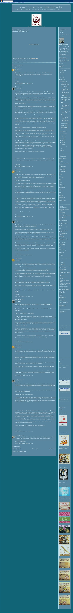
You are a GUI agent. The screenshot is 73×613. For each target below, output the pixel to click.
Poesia (60, 192)
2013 (61, 72)
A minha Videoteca (62, 158)
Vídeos (60, 202)
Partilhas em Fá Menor (63, 238)
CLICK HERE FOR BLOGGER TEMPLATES (7, 2)
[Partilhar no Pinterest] (37, 58)
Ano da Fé (61, 161)
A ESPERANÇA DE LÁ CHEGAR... (65, 100)
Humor (60, 174)
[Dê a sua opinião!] (33, 58)
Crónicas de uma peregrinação (41, 7)
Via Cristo (61, 254)
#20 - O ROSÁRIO (64, 125)
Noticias (60, 182)
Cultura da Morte (62, 169)
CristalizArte (61, 219)
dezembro (64, 81)
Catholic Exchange (62, 269)
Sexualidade (61, 198)
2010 (61, 77)
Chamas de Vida (62, 214)
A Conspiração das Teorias (64, 209)
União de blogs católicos (63, 302)
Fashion (60, 363)
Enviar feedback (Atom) (21, 451)
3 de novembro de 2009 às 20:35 (24, 166)
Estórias (60, 172)
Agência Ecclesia (62, 262)
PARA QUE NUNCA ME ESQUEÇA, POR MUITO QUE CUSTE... (65, 88)
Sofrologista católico (63, 250)
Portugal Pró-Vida (62, 297)
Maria (60, 179)
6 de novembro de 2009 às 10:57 (24, 375)
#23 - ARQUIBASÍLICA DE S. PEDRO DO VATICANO (65, 104)
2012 (61, 74)
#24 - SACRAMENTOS (65, 97)
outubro (63, 131)
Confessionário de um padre (64, 215)
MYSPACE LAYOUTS (20, 2)
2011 (61, 76)
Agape (60, 159)
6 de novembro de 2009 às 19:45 (24, 431)
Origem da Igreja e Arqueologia (62, 291)
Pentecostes (61, 190)
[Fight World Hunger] (63, 399)
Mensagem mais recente (16, 448)
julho (63, 136)
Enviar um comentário (16, 446)
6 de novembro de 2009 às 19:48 (24, 443)
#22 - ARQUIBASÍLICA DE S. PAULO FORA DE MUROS (65, 110)
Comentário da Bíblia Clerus (64, 272)
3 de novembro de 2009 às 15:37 (24, 83)
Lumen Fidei (61, 177)
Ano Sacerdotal (62, 264)
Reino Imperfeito (62, 244)
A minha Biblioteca (62, 156)
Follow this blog (64, 333)
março (63, 144)
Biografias (61, 164)
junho (63, 138)
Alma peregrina (18, 86)
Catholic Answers (62, 267)
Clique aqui (61, 32)
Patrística (60, 295)
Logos (60, 176)
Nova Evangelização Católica (63, 234)
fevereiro (63, 146)
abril (63, 142)
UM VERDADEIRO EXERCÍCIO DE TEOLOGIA (65, 94)
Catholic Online (62, 270)
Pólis (60, 194)
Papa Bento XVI (62, 185)
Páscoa (60, 189)
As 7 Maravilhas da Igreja (64, 163)
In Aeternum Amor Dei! (63, 226)
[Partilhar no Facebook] (36, 58)
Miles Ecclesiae (62, 231)
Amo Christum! (62, 210)
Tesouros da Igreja (62, 200)
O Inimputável (61, 236)
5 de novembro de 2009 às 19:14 (24, 296)
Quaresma (61, 195)
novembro (64, 83)
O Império (17, 67)
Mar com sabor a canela (63, 230)
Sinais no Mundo (62, 249)
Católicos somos (62, 212)
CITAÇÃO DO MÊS (65, 84)
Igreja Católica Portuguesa (64, 289)
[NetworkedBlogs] (64, 331)
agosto (63, 135)
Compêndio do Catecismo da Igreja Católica (64, 284)
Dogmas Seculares (62, 171)
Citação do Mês (62, 168)
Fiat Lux (60, 225)
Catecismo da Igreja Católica (64, 266)
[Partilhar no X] (34, 58)
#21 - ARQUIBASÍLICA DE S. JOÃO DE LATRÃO (65, 116)
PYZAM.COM (70, 2)
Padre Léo (61, 294)
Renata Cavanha (62, 246)
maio (63, 140)
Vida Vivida (61, 255)
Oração (60, 184)
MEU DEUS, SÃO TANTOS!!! (20, 31)
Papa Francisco (62, 187)
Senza (60, 247)
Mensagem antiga (52, 448)
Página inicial (35, 448)
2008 (61, 150)
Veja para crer (61, 252)
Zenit (60, 307)
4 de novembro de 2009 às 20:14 (24, 255)
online (60, 394)
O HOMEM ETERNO (65, 123)
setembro (63, 133)
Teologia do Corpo (62, 300)
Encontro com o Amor (63, 223)
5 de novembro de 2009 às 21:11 (24, 342)
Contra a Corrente (62, 217)
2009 (61, 79)
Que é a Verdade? (62, 242)
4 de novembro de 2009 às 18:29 (24, 216)
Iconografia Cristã (62, 287)
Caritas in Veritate (62, 166)
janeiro (63, 148)
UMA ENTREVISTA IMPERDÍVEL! (65, 121)
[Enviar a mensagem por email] (32, 58)
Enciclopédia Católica (63, 286)
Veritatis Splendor (62, 305)
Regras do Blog (62, 197)
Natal (60, 181)
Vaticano (60, 303)
